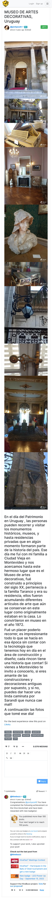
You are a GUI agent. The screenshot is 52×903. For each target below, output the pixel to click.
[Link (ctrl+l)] (7, 758)
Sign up (39, 3)
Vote (41, 884)
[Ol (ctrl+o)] (24, 753)
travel (8, 732)
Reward (41, 791)
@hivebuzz (15, 796)
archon (26, 735)
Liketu (44, 27)
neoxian (17, 735)
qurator (36, 732)
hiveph (8, 735)
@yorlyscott (16, 27)
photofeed (18, 732)
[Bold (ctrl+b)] (7, 753)
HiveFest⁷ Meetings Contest (32, 860)
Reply (43, 781)
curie (27, 732)
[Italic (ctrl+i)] (11, 753)
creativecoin (37, 735)
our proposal (16, 886)
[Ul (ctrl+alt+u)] (28, 753)
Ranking (29, 834)
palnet (8, 739)
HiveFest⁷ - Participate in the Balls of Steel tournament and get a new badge (33, 869)
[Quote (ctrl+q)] (20, 753)
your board (34, 831)
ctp (15, 739)
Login (31, 3)
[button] (47, 3)
